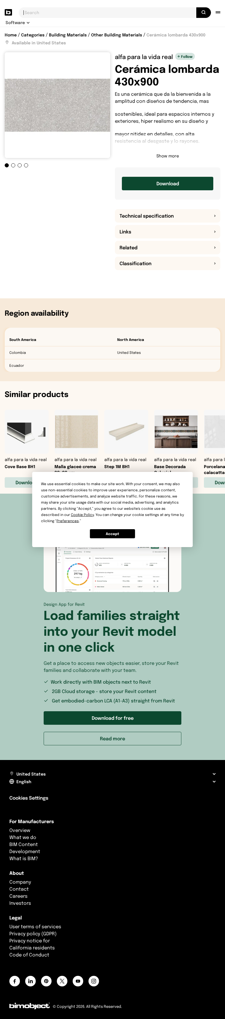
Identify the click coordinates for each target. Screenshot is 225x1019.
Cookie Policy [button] (82, 515)
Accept (112, 534)
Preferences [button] (68, 521)
